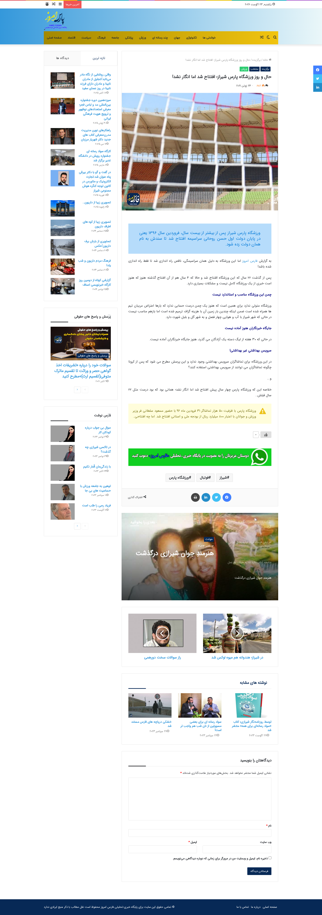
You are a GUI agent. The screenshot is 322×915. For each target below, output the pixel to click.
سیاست (86, 38)
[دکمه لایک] (265, 434)
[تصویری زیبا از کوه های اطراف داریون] (63, 228)
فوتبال (204, 477)
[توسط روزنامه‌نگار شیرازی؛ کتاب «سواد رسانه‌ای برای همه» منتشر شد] (249, 705)
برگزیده (256, 60)
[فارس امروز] (55, 19)
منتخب (254, 69)
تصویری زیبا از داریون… (97, 202)
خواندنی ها (209, 38)
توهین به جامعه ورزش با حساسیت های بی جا (95, 488)
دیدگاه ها (62, 58)
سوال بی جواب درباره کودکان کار (98, 430)
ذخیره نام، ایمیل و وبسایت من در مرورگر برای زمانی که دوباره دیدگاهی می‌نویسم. (220, 858)
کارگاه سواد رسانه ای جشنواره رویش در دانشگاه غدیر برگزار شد (95, 156)
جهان (177, 38)
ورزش (142, 38)
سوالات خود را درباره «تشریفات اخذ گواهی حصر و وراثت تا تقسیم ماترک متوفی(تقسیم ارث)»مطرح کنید (82, 370)
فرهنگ (101, 38)
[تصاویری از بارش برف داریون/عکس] (63, 247)
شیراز (223, 477)
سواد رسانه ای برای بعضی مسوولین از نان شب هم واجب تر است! (200, 726)
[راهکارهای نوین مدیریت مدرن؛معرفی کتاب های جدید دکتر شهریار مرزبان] (63, 136)
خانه (266, 60)
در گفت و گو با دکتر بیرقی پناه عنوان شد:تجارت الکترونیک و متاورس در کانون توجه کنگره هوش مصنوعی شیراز (95, 181)
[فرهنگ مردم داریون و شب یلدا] (63, 267)
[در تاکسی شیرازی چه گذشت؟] (63, 453)
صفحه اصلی (54, 38)
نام (268, 825)
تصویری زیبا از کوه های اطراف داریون (97, 224)
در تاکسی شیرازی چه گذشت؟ (98, 449)
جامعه (115, 38)
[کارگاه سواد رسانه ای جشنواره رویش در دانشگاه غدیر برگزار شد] (63, 157)
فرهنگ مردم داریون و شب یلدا (94, 263)
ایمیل (192, 842)
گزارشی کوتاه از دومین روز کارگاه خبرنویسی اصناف (95, 282)
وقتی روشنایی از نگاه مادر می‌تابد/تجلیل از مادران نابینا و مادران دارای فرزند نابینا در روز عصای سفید (95, 81)
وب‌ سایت (265, 842)
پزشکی (129, 38)
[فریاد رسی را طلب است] (63, 511)
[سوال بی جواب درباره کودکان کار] (63, 433)
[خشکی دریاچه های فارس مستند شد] (150, 705)
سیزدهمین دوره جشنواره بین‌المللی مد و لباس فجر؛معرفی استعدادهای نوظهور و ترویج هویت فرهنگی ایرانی (95, 109)
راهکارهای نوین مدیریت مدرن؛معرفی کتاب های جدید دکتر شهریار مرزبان (96, 135)
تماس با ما (243, 907)
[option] (199, 556)
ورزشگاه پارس (179, 477)
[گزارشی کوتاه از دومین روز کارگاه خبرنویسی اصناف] (63, 286)
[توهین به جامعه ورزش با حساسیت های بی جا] (63, 492)
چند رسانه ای (160, 38)
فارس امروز (249, 261)
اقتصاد (71, 38)
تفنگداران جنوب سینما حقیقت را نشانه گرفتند (174, 557)
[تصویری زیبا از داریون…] (63, 208)
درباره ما (255, 907)
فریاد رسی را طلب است (96, 505)
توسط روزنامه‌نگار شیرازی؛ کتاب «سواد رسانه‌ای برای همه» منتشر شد (251, 726)
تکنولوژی (191, 38)
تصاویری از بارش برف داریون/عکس (97, 243)
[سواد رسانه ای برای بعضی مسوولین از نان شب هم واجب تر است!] (199, 705)
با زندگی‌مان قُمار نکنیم (97, 466)
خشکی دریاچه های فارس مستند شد (151, 723)
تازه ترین (99, 58)
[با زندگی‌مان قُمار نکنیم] (63, 472)
